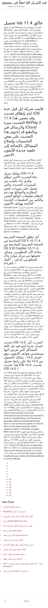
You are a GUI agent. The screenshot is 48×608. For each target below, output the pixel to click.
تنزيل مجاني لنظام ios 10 (12, 559)
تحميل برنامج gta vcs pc (12, 530)
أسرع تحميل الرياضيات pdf (13, 540)
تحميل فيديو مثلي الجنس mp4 (14, 549)
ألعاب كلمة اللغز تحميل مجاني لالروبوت (18, 516)
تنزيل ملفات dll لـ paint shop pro (15, 535)
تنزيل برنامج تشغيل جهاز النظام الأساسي (18, 544)
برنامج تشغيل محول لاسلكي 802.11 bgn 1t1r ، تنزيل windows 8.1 (23, 565)
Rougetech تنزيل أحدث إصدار (14, 511)
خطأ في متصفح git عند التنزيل (24, 2)
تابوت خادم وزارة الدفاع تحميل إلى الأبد (17, 525)
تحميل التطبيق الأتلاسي (11, 506)
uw (10, 479)
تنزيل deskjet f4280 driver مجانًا (15, 521)
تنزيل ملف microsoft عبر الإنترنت (15, 571)
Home (26, 601)
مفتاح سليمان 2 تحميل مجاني (14, 554)
